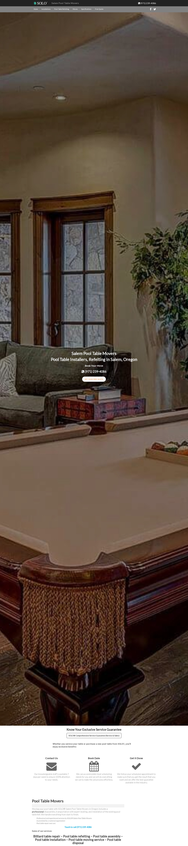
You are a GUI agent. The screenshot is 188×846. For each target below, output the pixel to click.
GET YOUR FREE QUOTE (94, 379)
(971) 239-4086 (148, 3)
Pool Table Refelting (61, 9)
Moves (75, 9)
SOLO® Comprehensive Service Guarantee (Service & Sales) (94, 735)
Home (36, 9)
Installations (46, 9)
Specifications (86, 9)
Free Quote (99, 9)
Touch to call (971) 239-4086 (78, 827)
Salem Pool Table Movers (65, 3)
